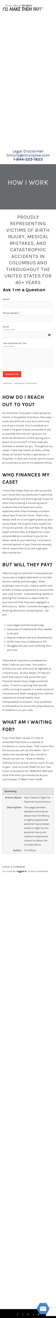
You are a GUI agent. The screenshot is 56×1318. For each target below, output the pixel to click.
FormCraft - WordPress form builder (20, 383)
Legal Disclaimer (28, 151)
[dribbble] (33, 1314)
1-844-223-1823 (28, 159)
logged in (22, 871)
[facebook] (17, 1314)
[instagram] (28, 1314)
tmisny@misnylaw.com (28, 155)
